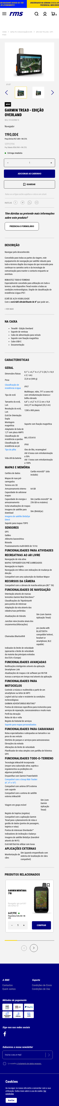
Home (4, 32)
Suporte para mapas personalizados (20, 724)
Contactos (7, 985)
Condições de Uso (41, 989)
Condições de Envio (42, 985)
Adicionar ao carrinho (29, 173)
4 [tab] (48, 940)
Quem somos (9, 989)
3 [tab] (36, 940)
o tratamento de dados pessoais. (29, 1064)
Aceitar (11, 1100)
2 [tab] (23, 940)
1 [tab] (11, 940)
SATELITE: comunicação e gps (21, 32)
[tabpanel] (21, 93)
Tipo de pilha (10, 449)
